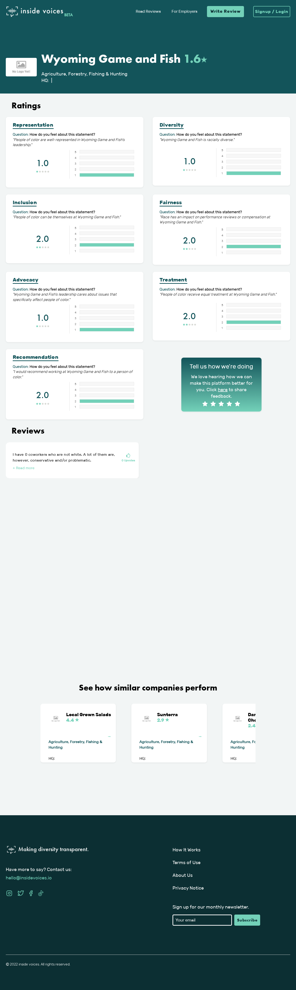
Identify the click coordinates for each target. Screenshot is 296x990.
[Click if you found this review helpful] (128, 456)
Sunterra (167, 717)
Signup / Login (271, 11)
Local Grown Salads (88, 717)
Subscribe (247, 920)
